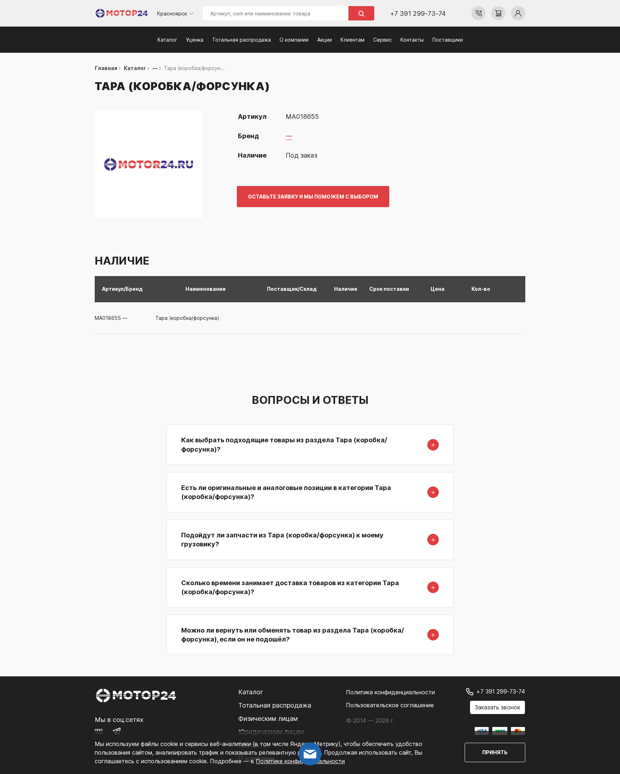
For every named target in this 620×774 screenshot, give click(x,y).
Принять (495, 752)
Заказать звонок (497, 707)
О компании (294, 40)
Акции (324, 40)
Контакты (412, 40)
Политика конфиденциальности (390, 692)
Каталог (167, 40)
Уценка (194, 40)
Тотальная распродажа (241, 40)
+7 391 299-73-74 (418, 13)
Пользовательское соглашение (390, 705)
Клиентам (352, 40)
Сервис (382, 40)
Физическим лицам (268, 718)
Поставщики (447, 40)
